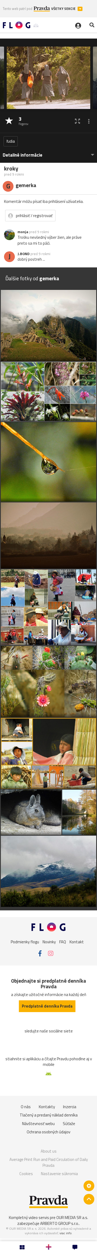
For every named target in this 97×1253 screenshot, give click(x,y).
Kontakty (47, 1107)
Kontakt (77, 942)
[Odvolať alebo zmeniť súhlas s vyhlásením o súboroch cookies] (89, 1185)
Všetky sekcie (63, 8)
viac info (66, 1233)
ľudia (10, 141)
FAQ (62, 942)
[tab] (48, 152)
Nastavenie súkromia (59, 1173)
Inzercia (69, 1107)
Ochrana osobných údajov (48, 1132)
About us (49, 1151)
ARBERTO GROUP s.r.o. (59, 1223)
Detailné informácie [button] (22, 155)
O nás (26, 1107)
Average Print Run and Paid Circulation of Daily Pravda (48, 1162)
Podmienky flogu (25, 942)
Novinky (49, 942)
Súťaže (69, 1123)
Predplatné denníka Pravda (47, 1006)
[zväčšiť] (77, 121)
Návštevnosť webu (38, 1123)
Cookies (26, 1173)
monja (23, 231)
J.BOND (24, 253)
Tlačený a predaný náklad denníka (49, 1115)
